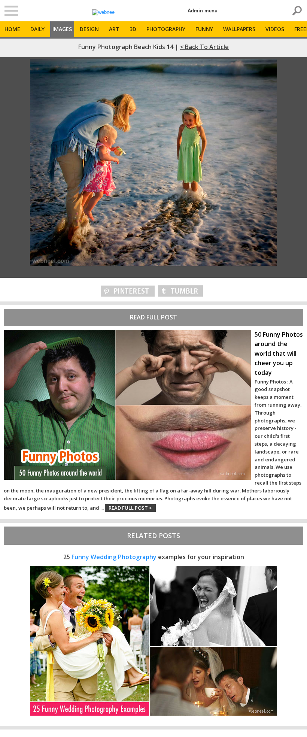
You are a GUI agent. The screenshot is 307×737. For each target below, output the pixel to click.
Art (114, 29)
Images (62, 29)
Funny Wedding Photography (114, 557)
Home (12, 29)
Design (89, 29)
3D (133, 29)
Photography (165, 29)
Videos (274, 29)
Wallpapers (239, 29)
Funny (204, 29)
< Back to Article (204, 47)
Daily (37, 29)
